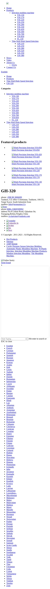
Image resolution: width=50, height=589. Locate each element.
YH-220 (20, 20)
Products (10, 10)
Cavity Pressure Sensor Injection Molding (23, 246)
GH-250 (20, 46)
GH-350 (20, 53)
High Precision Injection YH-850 (26, 150)
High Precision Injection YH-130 (26, 184)
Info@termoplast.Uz (17, 204)
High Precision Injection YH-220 (26, 170)
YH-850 (20, 36)
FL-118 (20, 39)
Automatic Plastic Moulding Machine (22, 249)
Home (9, 8)
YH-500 (20, 32)
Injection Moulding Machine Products (31, 251)
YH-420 (20, 29)
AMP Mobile (11, 244)
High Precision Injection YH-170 (26, 177)
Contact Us (11, 67)
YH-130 (20, 15)
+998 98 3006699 (14, 197)
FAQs (14, 65)
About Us (10, 62)
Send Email (6, 263)
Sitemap (9, 241)
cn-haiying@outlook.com (19, 216)
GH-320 (20, 51)
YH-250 (20, 22)
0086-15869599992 (15, 209)
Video (8, 60)
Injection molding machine (23, 13)
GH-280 (20, 48)
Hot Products (11, 239)
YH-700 (20, 34)
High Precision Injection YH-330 (26, 164)
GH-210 (20, 43)
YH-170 (20, 17)
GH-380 (20, 55)
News (8, 58)
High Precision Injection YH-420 (26, 157)
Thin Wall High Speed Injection (25, 41)
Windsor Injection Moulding (18, 253)
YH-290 (20, 24)
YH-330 (20, 27)
